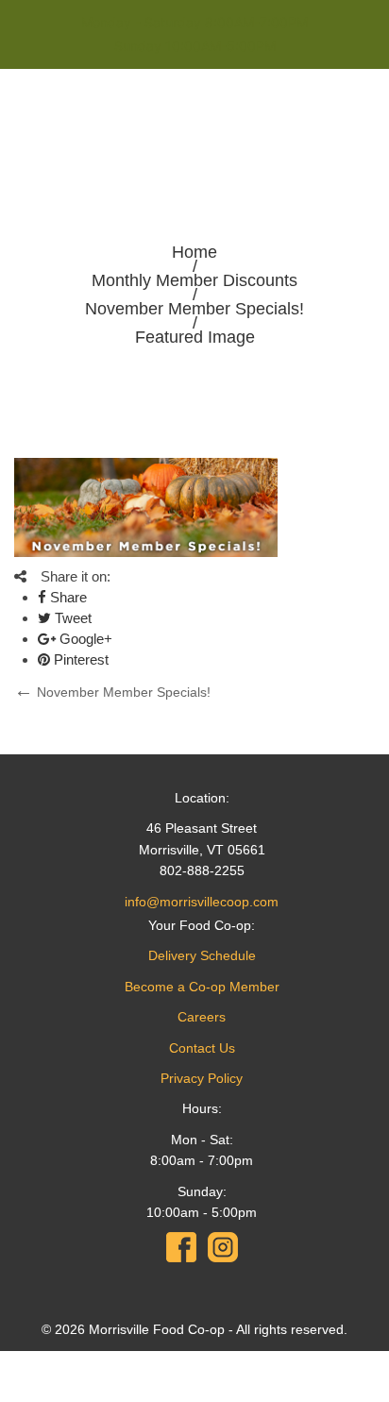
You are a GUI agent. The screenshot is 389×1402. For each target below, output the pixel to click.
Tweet (71, 618)
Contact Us (202, 1048)
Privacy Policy (202, 1078)
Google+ (84, 639)
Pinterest (79, 659)
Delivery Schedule (202, 955)
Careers (202, 1016)
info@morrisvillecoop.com (202, 901)
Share (66, 597)
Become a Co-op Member (202, 986)
